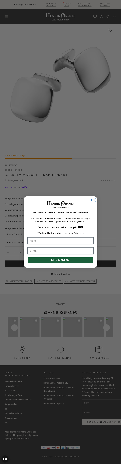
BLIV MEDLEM (60, 260)
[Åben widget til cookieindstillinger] (5, 459)
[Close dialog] (93, 200)
